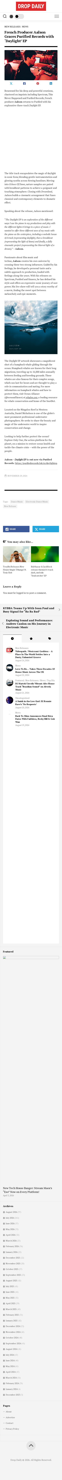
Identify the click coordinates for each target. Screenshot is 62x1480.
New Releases (12, 26)
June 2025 (10, 1291)
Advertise (10, 1417)
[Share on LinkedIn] (50, 83)
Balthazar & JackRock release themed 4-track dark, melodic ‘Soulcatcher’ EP (42, 571)
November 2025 (13, 1263)
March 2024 (11, 1377)
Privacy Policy (12, 1428)
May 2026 (10, 1229)
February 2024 (12, 1383)
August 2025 (11, 1280)
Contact (9, 1423)
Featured (19, 680)
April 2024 (10, 1371)
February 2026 (12, 1246)
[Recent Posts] (12, 638)
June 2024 (10, 1360)
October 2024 (12, 1337)
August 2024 (11, 1349)
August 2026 (11, 1212)
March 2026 (11, 1240)
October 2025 (12, 1269)
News (25, 26)
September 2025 (13, 1274)
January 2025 (11, 1320)
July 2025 (10, 1286)
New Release (10, 506)
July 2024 (10, 1354)
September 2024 (13, 1343)
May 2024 (10, 1366)
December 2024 (13, 1326)
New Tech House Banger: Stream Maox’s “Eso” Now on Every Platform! (27, 1190)
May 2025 (10, 1297)
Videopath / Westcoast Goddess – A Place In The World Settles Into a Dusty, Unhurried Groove (34, 654)
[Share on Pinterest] (37, 83)
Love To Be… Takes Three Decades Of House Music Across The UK (35, 670)
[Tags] (49, 638)
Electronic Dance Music (37, 501)
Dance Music (17, 501)
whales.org (31, 397)
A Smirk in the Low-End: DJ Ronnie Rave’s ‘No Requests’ (33, 703)
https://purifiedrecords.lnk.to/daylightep (36, 463)
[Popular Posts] (31, 638)
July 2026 (10, 1217)
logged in (21, 592)
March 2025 (11, 1309)
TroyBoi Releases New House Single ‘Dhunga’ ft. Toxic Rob (14, 569)
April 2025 (10, 1303)
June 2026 (10, 1223)
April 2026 (10, 1234)
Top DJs (51, 680)
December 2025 (13, 1257)
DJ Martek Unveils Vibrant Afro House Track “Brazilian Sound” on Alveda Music (34, 686)
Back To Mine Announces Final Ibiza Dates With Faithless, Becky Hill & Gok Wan (35, 718)
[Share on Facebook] (24, 83)
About (9, 1411)
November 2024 (13, 1331)
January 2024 (11, 1389)
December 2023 (13, 1394)
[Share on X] (11, 83)
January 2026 (11, 1252)
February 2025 (12, 1314)
